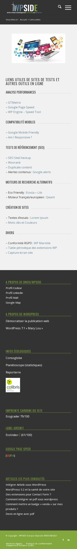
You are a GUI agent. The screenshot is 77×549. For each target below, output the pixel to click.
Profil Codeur (14, 288)
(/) (10, 456)
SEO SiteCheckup (19, 158)
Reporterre (13, 372)
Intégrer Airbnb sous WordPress (26, 484)
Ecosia (30, 193)
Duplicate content (20, 167)
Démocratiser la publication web (27, 321)
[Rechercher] (57, 7)
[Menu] (66, 7)
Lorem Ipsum (39, 218)
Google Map (13, 302)
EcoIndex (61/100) (19, 435)
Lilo (39, 193)
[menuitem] (57, 7)
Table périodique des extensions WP (32, 248)
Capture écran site (20, 253)
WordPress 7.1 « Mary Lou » (24, 328)
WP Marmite (42, 243)
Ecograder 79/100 (17, 416)
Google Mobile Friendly (23, 132)
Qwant (50, 197)
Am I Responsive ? (20, 137)
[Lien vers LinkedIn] (68, 540)
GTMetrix (14, 103)
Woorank (14, 162)
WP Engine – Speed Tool (24, 112)
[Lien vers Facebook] (63, 540)
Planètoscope (15, 365)
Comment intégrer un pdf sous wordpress (32, 499)
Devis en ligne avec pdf (20, 514)
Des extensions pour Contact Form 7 (28, 494)
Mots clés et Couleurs (22, 223)
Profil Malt (12, 297)
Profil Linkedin (14, 293)
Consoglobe (14, 358)
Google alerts (42, 172)
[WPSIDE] (32, 7)
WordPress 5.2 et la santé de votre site (30, 489)
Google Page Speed (21, 107)
